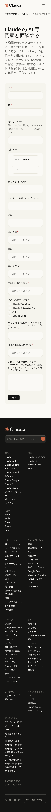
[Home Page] (13, 5)
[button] (35, 800)
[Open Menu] (43, 5)
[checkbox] (25, 310)
